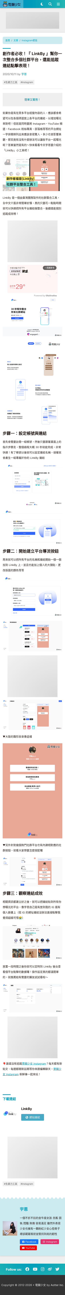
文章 (16, 40)
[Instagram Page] (42, 1269)
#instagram (27, 82)
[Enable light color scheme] (42, 4)
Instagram (51, 1241)
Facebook (30, 1241)
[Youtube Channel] (35, 1269)
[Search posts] (50, 4)
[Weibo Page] (50, 1269)
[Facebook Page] (27, 1269)
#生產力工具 (10, 82)
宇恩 (24, 74)
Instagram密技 (29, 40)
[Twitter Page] (57, 1269)
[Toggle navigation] (58, 4)
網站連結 (34, 1117)
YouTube (30, 1247)
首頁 (7, 40)
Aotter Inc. (57, 1285)
